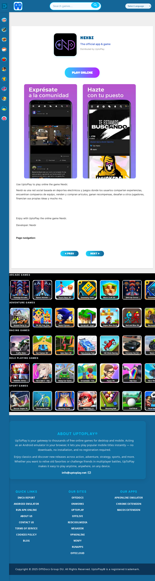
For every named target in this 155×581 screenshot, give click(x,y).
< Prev (69, 253)
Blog (26, 540)
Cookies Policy (26, 534)
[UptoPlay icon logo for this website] (4, 20)
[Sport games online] (4, 89)
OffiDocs (78, 497)
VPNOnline (77, 534)
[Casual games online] (4, 59)
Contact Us (26, 522)
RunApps (77, 546)
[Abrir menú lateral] (5, 6)
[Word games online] (4, 108)
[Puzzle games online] (4, 69)
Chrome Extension (128, 503)
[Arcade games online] (4, 39)
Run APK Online (26, 509)
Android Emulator (26, 503)
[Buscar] (95, 5)
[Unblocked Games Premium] (4, 118)
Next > (95, 253)
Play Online (82, 73)
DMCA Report (26, 497)
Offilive (77, 516)
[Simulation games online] (4, 79)
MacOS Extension (128, 509)
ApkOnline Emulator (129, 497)
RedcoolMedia (77, 522)
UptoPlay (77, 509)
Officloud (77, 553)
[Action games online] (4, 30)
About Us (26, 516)
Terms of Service (26, 528)
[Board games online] (4, 49)
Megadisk (77, 528)
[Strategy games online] (4, 98)
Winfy (78, 540)
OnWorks (77, 503)
